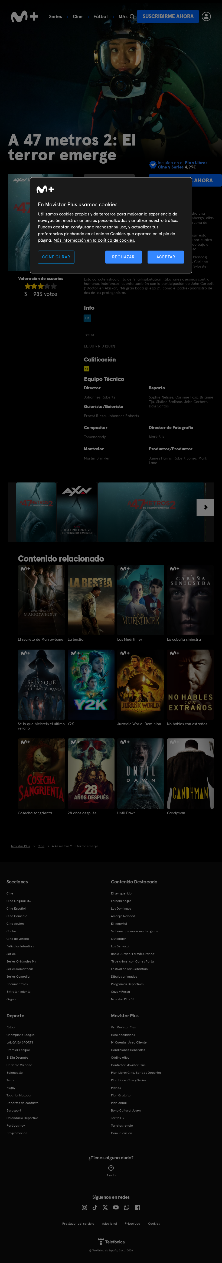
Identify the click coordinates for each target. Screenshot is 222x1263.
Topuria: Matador (19, 1095)
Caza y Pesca (120, 992)
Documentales (17, 984)
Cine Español (16, 908)
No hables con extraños (187, 724)
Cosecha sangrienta (35, 813)
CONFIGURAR (56, 256)
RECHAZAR (123, 256)
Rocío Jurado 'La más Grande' (133, 954)
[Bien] (47, 286)
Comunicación (121, 1133)
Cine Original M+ (18, 901)
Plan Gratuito (120, 1095)
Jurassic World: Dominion (139, 724)
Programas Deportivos (127, 984)
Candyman (176, 813)
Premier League (18, 1050)
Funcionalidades (123, 1035)
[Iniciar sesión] (206, 16)
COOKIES (154, 1223)
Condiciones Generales (128, 1050)
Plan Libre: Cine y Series (128, 1080)
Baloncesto (14, 1073)
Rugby (10, 1088)
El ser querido (121, 893)
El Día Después (17, 1057)
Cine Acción (15, 924)
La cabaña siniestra (184, 639)
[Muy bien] (54, 286)
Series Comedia (18, 976)
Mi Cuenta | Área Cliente (129, 1042)
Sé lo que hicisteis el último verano (41, 726)
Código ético (120, 1057)
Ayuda (111, 1175)
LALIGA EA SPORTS (19, 1042)
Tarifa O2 (118, 1118)
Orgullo (11, 999)
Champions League (20, 1035)
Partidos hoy (15, 1125)
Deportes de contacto (22, 1103)
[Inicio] (24, 16)
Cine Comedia (16, 916)
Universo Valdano (19, 1065)
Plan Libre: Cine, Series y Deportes (136, 1073)
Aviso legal (109, 1223)
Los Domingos (121, 908)
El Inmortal (119, 924)
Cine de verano (17, 939)
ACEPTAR (165, 256)
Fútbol (100, 16)
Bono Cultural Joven (126, 1110)
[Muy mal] (28, 286)
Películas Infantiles (20, 946)
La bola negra (121, 901)
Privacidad (132, 1223)
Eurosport (13, 1110)
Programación (16, 1133)
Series (55, 16)
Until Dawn (126, 813)
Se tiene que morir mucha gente (134, 931)
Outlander (118, 939)
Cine (78, 16)
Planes (116, 1088)
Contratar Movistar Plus (128, 1065)
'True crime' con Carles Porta (132, 961)
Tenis (10, 1080)
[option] (36, 512)
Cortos (11, 931)
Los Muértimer (129, 639)
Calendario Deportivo (22, 1118)
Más (123, 16)
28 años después (82, 813)
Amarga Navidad (123, 916)
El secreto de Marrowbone (40, 639)
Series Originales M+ (21, 961)
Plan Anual (119, 1103)
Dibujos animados (124, 976)
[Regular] (41, 286)
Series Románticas (19, 969)
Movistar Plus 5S (122, 999)
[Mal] (34, 286)
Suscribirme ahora (168, 16)
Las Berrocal (120, 946)
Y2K (71, 724)
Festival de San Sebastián (129, 969)
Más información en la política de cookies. (94, 240)
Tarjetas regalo (122, 1125)
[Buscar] (132, 16)
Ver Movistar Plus (123, 1027)
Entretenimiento (18, 992)
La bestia (75, 639)
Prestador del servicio (78, 1223)
